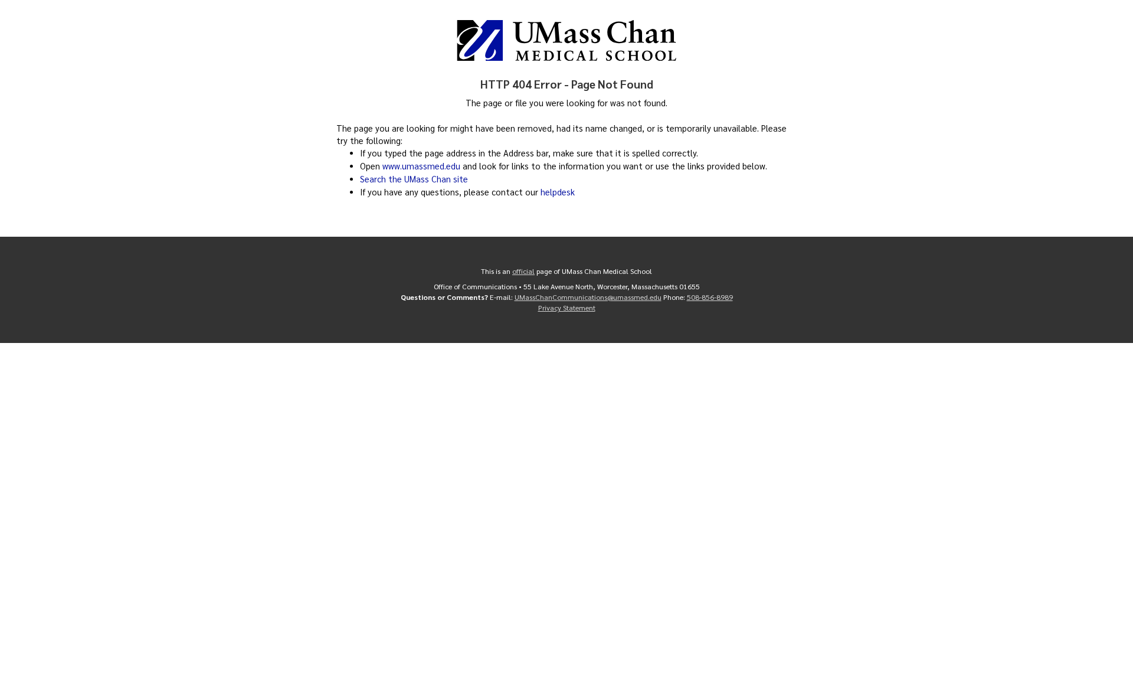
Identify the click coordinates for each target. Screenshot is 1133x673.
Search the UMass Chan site (414, 179)
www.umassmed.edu (421, 166)
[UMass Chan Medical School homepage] (566, 40)
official (523, 271)
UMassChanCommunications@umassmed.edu (588, 297)
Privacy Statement (566, 307)
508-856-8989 (710, 297)
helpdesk (558, 192)
